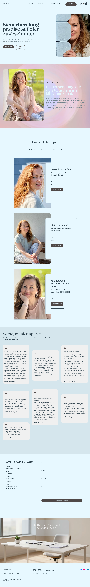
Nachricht (44, 487)
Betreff (44, 479)
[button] (86, 3)
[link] (32, 150)
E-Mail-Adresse (46, 471)
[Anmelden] (81, 3)
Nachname (66, 463)
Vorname (44, 463)
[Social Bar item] (81, 569)
